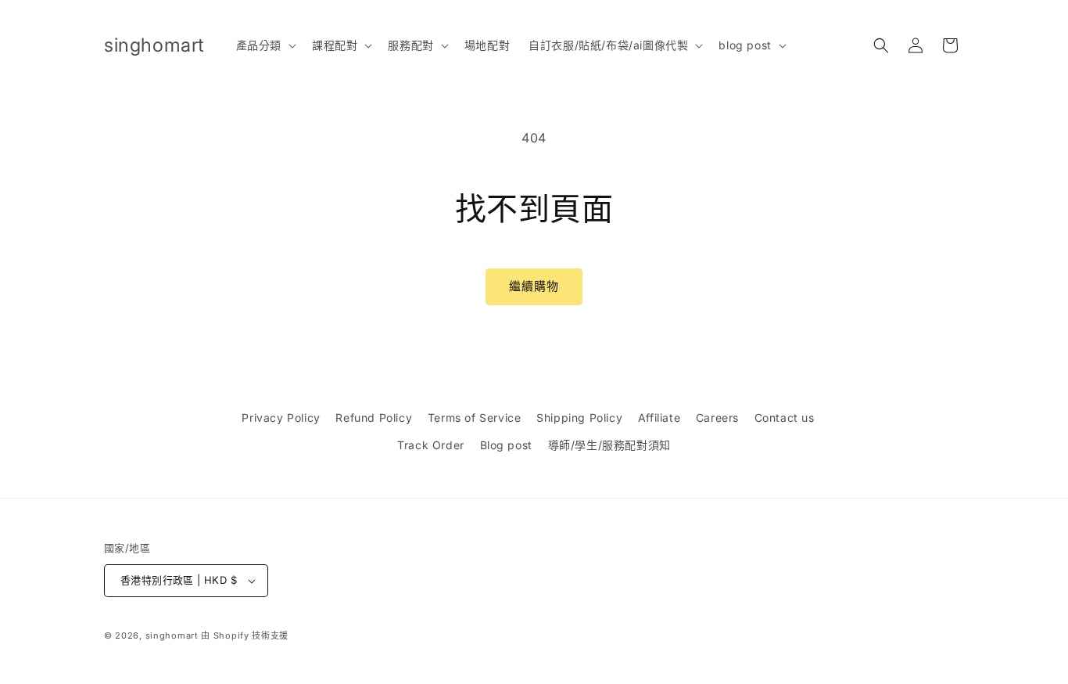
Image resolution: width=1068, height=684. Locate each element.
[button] (265, 45)
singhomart (172, 635)
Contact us (784, 417)
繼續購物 (534, 286)
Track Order (430, 445)
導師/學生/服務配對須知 (609, 445)
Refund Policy (373, 417)
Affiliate (659, 417)
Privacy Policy (281, 417)
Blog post (506, 445)
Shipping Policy (579, 417)
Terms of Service (474, 417)
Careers (717, 417)
